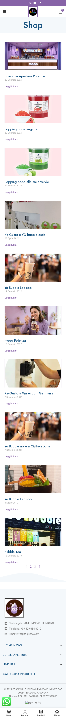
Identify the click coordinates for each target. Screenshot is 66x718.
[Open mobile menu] (4, 11)
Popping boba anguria (21, 129)
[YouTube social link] (35, 3)
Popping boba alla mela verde (27, 182)
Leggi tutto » (11, 86)
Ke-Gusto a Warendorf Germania (29, 393)
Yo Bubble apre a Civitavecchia (27, 446)
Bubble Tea (13, 552)
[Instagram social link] (30, 3)
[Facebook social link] (26, 3)
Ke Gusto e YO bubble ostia (25, 234)
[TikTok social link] (40, 3)
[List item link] (33, 629)
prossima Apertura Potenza (25, 76)
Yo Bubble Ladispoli (19, 287)
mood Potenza (15, 340)
